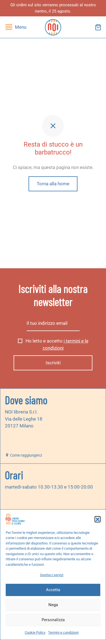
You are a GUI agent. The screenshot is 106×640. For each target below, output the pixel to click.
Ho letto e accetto (56, 344)
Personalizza (53, 619)
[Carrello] (98, 27)
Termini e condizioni (63, 632)
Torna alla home (53, 183)
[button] (97, 519)
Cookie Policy (35, 632)
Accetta (53, 589)
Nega (53, 604)
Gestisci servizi (51, 575)
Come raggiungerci (25, 455)
